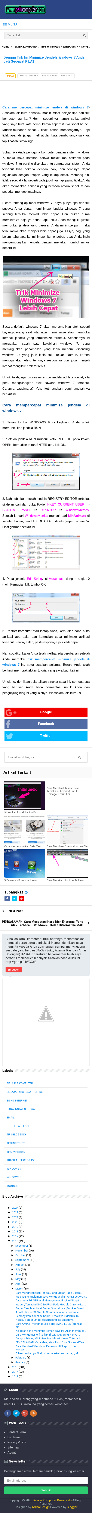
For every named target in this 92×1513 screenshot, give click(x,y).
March (19, 1288)
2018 (15, 1231)
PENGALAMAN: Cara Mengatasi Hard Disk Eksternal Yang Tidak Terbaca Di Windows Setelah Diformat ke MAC (42, 923)
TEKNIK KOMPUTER (25, 46)
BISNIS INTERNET (17, 1100)
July (18, 1269)
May (18, 1279)
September (22, 1260)
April (18, 1283)
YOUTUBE (12, 1185)
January (20, 1362)
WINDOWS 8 (14, 1177)
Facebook (46, 724)
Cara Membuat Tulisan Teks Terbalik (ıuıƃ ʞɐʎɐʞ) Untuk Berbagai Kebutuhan (63, 791)
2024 (15, 1207)
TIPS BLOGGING (16, 1134)
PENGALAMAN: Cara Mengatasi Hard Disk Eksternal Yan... (51, 1342)
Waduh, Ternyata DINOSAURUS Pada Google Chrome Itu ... (51, 1304)
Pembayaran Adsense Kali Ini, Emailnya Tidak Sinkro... (48, 1316)
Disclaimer (14, 1437)
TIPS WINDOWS (50, 46)
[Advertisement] (34, 91)
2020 (15, 1222)
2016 (15, 1241)
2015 (15, 1367)
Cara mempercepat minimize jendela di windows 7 (45, 107)
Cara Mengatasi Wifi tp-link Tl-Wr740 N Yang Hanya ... (48, 1334)
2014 (15, 1371)
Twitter (46, 736)
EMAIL (11, 1117)
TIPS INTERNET (16, 1143)
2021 (15, 1217)
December (22, 1245)
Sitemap (13, 1447)
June (18, 1274)
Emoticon (13, 969)
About (11, 1452)
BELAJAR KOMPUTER (20, 1083)
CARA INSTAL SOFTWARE (22, 1109)
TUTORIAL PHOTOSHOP (21, 1160)
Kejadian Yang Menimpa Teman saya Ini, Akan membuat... (51, 1330)
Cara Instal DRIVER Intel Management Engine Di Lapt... (48, 1300)
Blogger (72, 1507)
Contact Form (16, 1432)
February (21, 1357)
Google (46, 712)
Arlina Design (41, 1507)
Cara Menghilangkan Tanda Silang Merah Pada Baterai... (49, 1292)
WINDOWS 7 (70, 46)
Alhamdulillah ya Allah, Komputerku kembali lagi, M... (48, 1353)
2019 (15, 1226)
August (20, 1264)
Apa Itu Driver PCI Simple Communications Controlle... (48, 1312)
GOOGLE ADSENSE (18, 1126)
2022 (15, 1212)
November (22, 1250)
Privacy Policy (16, 1442)
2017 (15, 1236)
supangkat (13, 892)
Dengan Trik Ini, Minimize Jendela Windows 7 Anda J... (49, 1338)
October (20, 1255)
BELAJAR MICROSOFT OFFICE (25, 1091)
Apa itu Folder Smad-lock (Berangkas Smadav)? (45, 1319)
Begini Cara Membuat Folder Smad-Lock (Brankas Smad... (51, 1308)
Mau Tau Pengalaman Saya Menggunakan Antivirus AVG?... (51, 1296)
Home (5, 46)
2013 (15, 1376)
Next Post (16, 911)
